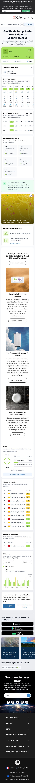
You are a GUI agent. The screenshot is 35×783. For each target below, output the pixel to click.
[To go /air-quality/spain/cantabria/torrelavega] (18, 512)
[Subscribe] (29, 695)
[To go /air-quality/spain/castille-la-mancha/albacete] (18, 493)
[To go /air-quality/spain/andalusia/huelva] (18, 519)
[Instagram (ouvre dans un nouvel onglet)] (22, 702)
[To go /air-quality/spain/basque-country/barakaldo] (18, 508)
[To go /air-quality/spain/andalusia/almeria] (18, 522)
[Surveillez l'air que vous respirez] (17, 280)
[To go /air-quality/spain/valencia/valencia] (18, 501)
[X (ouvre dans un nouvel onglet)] (12, 702)
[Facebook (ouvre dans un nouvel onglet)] (8, 702)
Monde (2, 24)
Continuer (26, 11)
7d (31, 113)
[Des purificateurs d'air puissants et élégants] (17, 398)
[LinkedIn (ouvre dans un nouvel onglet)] (26, 702)
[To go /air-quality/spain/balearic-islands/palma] (18, 515)
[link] (25, 18)
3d (27, 113)
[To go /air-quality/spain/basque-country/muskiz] (18, 504)
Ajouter (30, 24)
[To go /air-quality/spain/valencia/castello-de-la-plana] (18, 526)
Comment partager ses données (24, 606)
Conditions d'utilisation (17, 772)
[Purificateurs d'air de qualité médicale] (17, 339)
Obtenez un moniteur (15, 243)
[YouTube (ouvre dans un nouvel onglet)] (17, 702)
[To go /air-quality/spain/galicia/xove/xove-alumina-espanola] (18, 546)
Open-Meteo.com (19, 470)
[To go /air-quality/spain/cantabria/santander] (18, 497)
